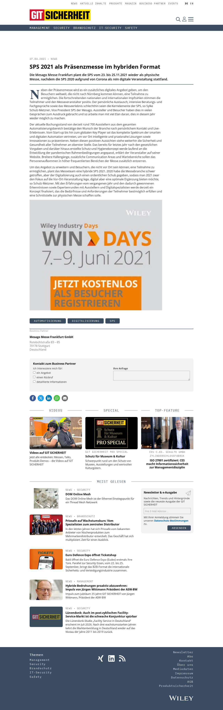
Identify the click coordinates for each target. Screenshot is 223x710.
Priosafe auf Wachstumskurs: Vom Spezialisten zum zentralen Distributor (92, 522)
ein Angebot (44, 372)
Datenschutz (182, 677)
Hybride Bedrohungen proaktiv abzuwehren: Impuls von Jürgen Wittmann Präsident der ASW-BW (101, 587)
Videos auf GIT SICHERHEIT (48, 453)
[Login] (184, 19)
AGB (190, 681)
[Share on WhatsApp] (57, 398)
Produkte (115, 3)
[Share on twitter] (41, 398)
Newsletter (183, 652)
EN (191, 3)
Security (61, 28)
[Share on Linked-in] (49, 398)
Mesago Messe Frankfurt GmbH (51, 337)
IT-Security (110, 28)
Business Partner (152, 3)
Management (40, 28)
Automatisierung (47, 320)
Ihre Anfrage (120, 368)
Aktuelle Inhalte (93, 3)
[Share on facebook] (33, 398)
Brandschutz (84, 28)
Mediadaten (183, 669)
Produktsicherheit (176, 686)
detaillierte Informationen (52, 382)
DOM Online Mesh (78, 494)
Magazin (131, 3)
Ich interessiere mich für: (48, 368)
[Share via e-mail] (65, 398)
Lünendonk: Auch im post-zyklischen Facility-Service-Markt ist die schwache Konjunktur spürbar (101, 614)
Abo (190, 656)
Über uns (185, 664)
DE (186, 3)
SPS (112, 320)
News (74, 3)
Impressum (184, 673)
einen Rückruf (45, 377)
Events (173, 3)
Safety (131, 28)
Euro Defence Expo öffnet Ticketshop (91, 555)
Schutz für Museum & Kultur (105, 456)
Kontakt (186, 660)
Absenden (179, 528)
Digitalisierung (85, 320)
